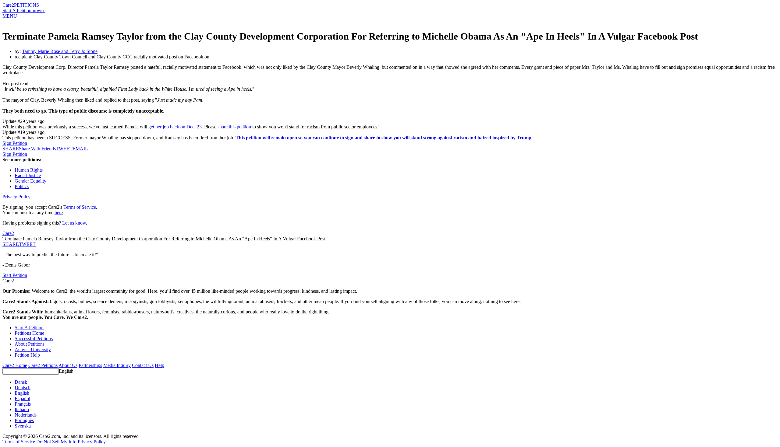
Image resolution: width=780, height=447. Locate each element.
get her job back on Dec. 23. (175, 126)
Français (23, 404)
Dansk (21, 382)
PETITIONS (26, 5)
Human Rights (29, 170)
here (59, 212)
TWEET (64, 148)
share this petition (234, 126)
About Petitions (29, 344)
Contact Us (143, 365)
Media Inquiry (117, 365)
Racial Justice (28, 175)
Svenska (23, 425)
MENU (9, 16)
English (66, 371)
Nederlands (26, 414)
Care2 (8, 5)
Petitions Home (29, 333)
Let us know (74, 222)
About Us (67, 365)
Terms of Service (79, 207)
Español (22, 398)
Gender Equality (30, 180)
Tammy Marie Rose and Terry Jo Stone (60, 51)
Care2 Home (14, 365)
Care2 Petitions (43, 365)
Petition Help (27, 355)
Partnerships (90, 365)
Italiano (22, 409)
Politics (22, 186)
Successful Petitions (34, 338)
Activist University (33, 349)
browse (38, 10)
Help (159, 365)
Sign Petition (14, 143)
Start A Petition (16, 10)
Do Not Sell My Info (56, 441)
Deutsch (22, 387)
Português (24, 420)
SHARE (10, 244)
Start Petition (14, 275)
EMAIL (80, 148)
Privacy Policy (16, 196)
